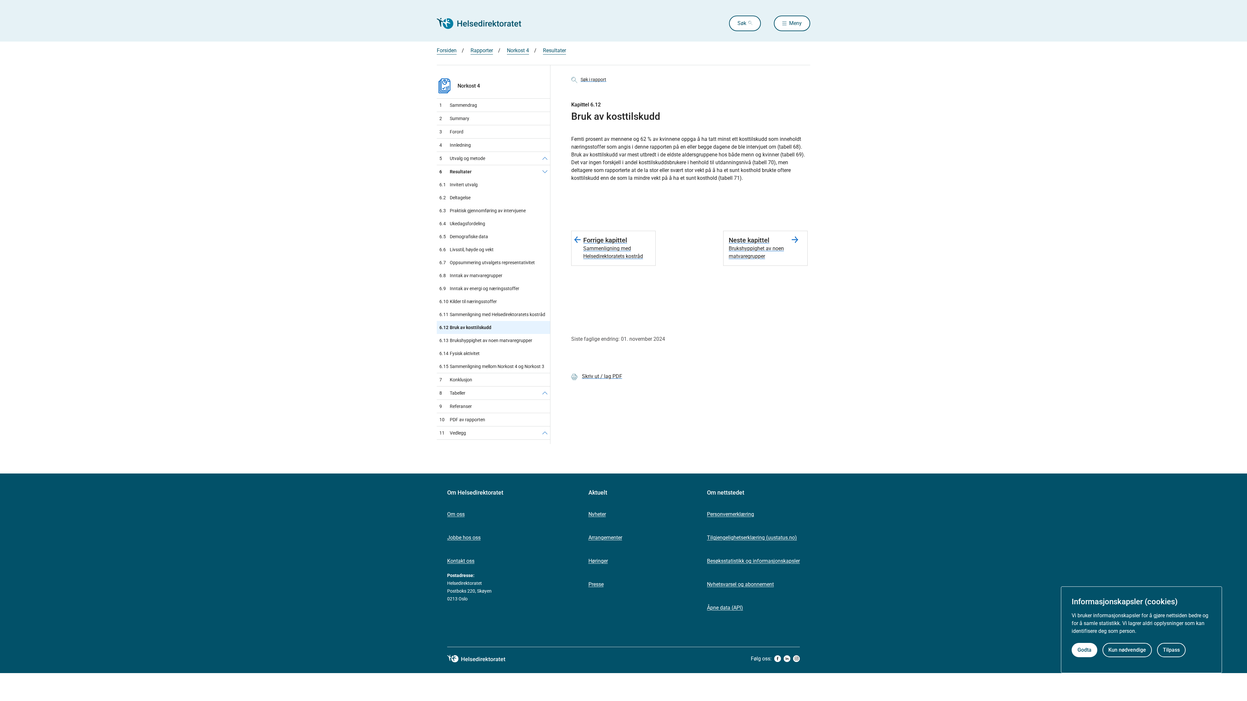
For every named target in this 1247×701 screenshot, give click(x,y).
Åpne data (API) (725, 608)
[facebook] (777, 658)
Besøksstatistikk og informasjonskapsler (753, 561)
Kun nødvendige (1127, 650)
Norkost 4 (518, 50)
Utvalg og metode (462, 158)
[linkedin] (787, 658)
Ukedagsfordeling (462, 223)
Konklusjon (455, 379)
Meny (795, 23)
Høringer (598, 561)
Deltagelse (455, 197)
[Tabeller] (545, 393)
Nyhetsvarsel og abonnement (740, 584)
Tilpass (1171, 650)
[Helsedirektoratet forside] (483, 23)
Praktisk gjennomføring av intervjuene (482, 210)
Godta (1084, 650)
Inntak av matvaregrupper (470, 275)
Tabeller (452, 393)
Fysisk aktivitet (459, 353)
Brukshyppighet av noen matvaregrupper (485, 340)
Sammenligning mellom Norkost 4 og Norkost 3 (491, 366)
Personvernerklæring (730, 514)
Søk (741, 23)
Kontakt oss (460, 561)
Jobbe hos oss (464, 538)
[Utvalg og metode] (545, 158)
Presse (596, 584)
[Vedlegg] (545, 433)
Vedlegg (452, 433)
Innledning (455, 145)
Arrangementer (605, 538)
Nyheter (597, 514)
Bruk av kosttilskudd (465, 327)
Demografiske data (463, 236)
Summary (454, 118)
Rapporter (482, 50)
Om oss (456, 514)
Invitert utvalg (458, 184)
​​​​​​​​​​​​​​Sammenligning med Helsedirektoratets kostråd (492, 314)
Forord (451, 131)
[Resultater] (545, 172)
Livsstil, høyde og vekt (466, 249)
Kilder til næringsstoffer (468, 301)
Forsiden (447, 50)
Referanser (455, 406)
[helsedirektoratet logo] (481, 659)
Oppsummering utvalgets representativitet (487, 262)
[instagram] (796, 658)
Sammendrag (458, 105)
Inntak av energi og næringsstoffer (479, 288)
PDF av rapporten (462, 419)
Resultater (554, 50)
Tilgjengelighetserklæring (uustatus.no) (752, 538)
